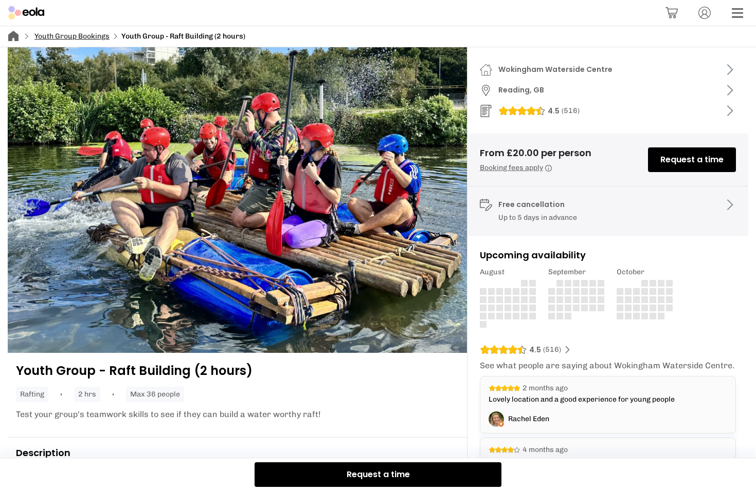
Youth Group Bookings (72, 36)
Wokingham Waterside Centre (555, 69)
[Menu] (737, 13)
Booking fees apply (511, 167)
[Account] (704, 13)
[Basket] (671, 13)
